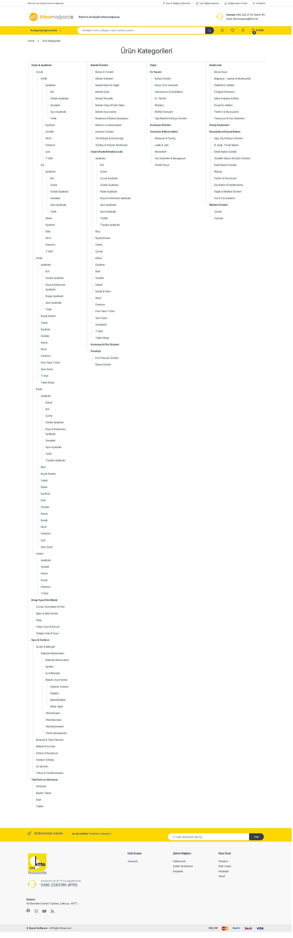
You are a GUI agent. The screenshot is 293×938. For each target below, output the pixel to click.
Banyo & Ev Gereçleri (166, 85)
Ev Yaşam (156, 71)
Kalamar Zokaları (59, 686)
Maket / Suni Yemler (56, 679)
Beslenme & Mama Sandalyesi (111, 118)
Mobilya (159, 105)
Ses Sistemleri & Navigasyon (170, 158)
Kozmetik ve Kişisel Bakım (224, 131)
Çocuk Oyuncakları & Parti (50, 606)
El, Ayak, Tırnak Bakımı (226, 145)
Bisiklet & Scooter (45, 746)
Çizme (53, 184)
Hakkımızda (179, 861)
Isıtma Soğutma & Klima (226, 98)
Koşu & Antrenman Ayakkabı (55, 287)
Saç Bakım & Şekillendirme (228, 184)
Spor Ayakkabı (58, 111)
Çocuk (39, 71)
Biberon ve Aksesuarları (108, 125)
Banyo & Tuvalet (104, 71)
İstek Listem (224, 866)
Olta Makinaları (54, 719)
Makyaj (218, 171)
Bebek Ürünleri (99, 65)
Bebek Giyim (102, 91)
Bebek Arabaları (104, 78)
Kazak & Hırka (103, 291)
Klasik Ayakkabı (108, 191)
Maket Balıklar (58, 699)
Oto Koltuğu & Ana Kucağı (109, 138)
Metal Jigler (56, 706)
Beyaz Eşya (220, 71)
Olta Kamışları (53, 713)
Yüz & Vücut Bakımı (224, 198)
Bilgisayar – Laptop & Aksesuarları (232, 78)
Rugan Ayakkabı (54, 296)
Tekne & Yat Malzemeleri (49, 773)
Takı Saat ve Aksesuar (44, 779)
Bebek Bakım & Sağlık (107, 85)
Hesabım (260, 3)
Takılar (39, 806)
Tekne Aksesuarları (56, 733)
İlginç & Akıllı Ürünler (47, 613)
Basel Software (38, 928)
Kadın (39, 389)
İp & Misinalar (53, 673)
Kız (42, 164)
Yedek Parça (162, 164)
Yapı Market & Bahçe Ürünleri (171, 118)
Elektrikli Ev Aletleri (224, 85)
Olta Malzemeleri (55, 726)
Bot (52, 91)
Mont (48, 138)
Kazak (44, 520)
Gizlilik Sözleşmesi (183, 866)
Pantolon (50, 145)
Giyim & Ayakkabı (41, 65)
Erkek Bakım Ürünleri (225, 151)
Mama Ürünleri (103, 364)
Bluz (43, 467)
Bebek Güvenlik (104, 98)
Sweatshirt (101, 324)
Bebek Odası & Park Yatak (109, 105)
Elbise (49, 218)
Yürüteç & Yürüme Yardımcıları (111, 145)
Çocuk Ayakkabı (109, 178)
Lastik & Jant (161, 145)
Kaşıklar (54, 693)
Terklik (104, 218)
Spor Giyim (47, 369)
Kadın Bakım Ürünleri (225, 164)
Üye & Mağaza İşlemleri (178, 3)
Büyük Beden (48, 315)
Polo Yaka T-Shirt (50, 362)
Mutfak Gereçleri (164, 111)
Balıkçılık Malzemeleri (52, 653)
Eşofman (50, 125)
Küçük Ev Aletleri (223, 105)
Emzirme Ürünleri (104, 131)
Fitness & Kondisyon (47, 753)
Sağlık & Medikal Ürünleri (227, 191)
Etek (48, 231)
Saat (38, 799)
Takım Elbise (47, 382)
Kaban (44, 342)
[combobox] (141, 30)
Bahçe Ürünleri (163, 78)
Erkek (44, 78)
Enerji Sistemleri (219, 125)
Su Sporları (42, 766)
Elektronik (215, 65)
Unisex (40, 553)
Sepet (221, 876)
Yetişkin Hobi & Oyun (47, 633)
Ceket (44, 322)
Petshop (96, 351)
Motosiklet (160, 151)
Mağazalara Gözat (237, 3)
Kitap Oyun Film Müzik (44, 600)
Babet (49, 402)
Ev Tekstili (160, 98)
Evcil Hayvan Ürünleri (107, 357)
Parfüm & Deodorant (225, 178)
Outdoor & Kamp (45, 759)
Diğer (153, 65)
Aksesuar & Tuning (165, 138)
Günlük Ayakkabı (59, 98)
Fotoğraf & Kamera (224, 91)
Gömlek (50, 131)
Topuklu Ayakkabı (55, 460)
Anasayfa (133, 861)
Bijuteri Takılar (43, 793)
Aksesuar (41, 786)
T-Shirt (49, 158)
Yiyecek (218, 218)
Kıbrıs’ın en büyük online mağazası (46, 3)
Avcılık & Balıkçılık (45, 646)
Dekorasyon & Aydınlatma (169, 91)
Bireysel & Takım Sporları (49, 739)
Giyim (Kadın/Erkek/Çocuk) (107, 151)
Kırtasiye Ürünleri (160, 125)
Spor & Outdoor (40, 639)
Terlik (53, 118)
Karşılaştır (178, 871)
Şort (48, 151)
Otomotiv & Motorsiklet (164, 131)
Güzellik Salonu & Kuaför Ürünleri (232, 158)
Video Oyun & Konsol (47, 626)
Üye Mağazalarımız (209, 3)
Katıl (256, 836)
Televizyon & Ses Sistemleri (229, 118)
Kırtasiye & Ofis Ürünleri (105, 344)
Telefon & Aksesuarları (226, 111)
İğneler (49, 666)
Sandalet (55, 105)
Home (31, 40)
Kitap (39, 620)
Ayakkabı (51, 85)
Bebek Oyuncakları (105, 111)
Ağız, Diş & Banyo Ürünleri (228, 138)
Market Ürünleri (218, 204)
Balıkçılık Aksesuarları (57, 659)
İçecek (218, 211)
